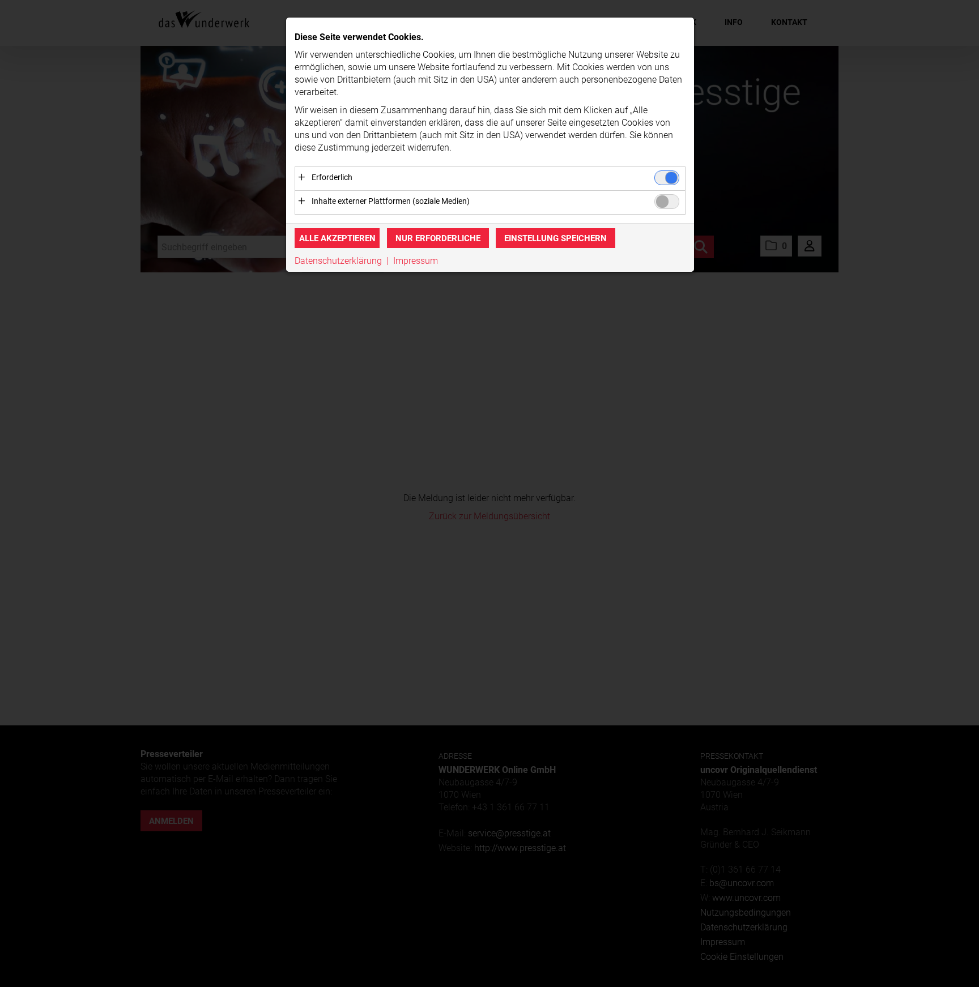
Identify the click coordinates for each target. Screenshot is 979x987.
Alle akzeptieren (337, 238)
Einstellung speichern (555, 238)
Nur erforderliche (437, 238)
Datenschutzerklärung (338, 260)
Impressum (415, 260)
